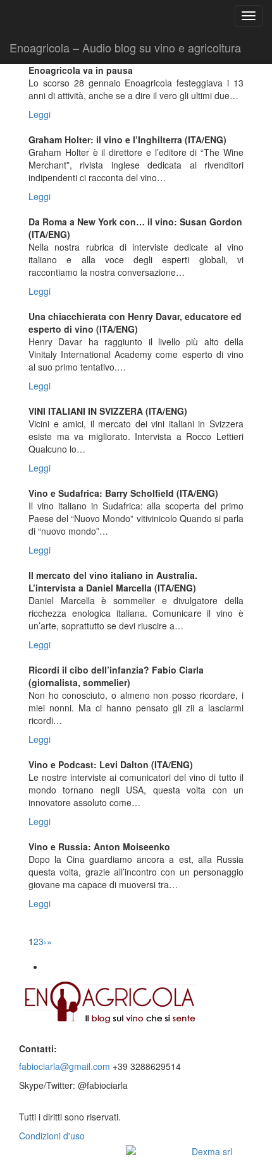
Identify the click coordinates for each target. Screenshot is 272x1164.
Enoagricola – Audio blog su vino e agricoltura (125, 47)
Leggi (39, 114)
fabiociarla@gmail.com (64, 1066)
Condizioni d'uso (52, 1135)
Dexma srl (212, 1151)
